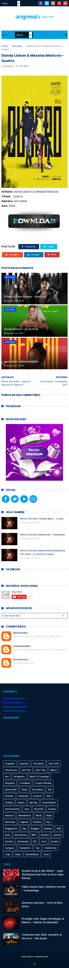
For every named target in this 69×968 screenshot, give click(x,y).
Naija (49, 815)
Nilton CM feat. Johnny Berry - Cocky (42, 518)
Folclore (9, 796)
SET (35, 841)
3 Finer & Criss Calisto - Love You (25, 296)
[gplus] (65, 3)
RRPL (34, 834)
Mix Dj (39, 815)
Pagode (24, 821)
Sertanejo (23, 841)
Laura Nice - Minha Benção (21, 361)
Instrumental (12, 808)
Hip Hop (33, 802)
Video (18, 854)
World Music (32, 854)
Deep (24, 789)
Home (4, 35)
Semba (9, 841)
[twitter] (47, 3)
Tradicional (50, 847)
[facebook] (40, 3)
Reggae (35, 828)
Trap (7, 854)
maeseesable (22, 646)
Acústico (24, 763)
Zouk (46, 854)
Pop (48, 821)
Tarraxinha (24, 847)
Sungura (9, 847)
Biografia (10, 783)
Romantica (21, 834)
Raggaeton (11, 828)
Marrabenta (24, 815)
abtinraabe (20, 632)
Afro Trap (40, 770)
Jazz (26, 808)
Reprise (48, 828)
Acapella (10, 763)
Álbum (53, 770)
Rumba (45, 834)
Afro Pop (26, 770)
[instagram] (53, 3)
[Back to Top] (34, 963)
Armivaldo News (14, 698)
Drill (50, 789)
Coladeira (25, 783)
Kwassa (9, 815)
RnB (59, 828)
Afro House (11, 770)
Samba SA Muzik (14, 711)
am (7, 776)
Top (37, 847)
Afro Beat (17, 46)
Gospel (9, 802)
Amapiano (19, 776)
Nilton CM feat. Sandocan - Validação (42, 534)
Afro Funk (54, 763)
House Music (49, 802)
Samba (57, 834)
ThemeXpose (41, 956)
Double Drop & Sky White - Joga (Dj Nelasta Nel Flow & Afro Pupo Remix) (43, 874)
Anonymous (20, 659)
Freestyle (23, 796)
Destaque (37, 789)
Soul (44, 841)
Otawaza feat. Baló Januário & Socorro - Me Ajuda (42, 936)
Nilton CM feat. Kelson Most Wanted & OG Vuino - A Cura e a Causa (42, 552)
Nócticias (10, 821)
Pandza (37, 821)
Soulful (54, 841)
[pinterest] (59, 3)
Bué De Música (13, 702)
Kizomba (39, 808)
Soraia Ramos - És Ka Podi (21, 329)
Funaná (37, 796)
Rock (7, 834)
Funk (48, 796)
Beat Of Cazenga (39, 776)
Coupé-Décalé (43, 783)
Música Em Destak (15, 707)
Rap (24, 828)
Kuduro (52, 808)
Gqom (21, 802)
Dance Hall (11, 789)
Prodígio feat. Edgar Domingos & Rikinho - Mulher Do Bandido (43, 920)
